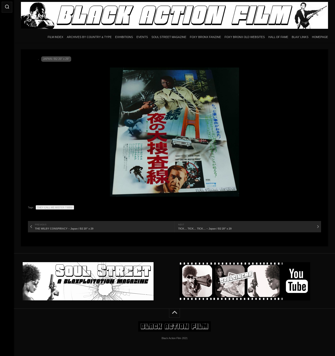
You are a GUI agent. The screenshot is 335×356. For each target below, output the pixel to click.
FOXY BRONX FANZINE (205, 37)
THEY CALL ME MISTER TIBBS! (55, 207)
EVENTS (142, 37)
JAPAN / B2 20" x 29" (56, 58)
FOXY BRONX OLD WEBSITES (245, 37)
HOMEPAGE (320, 37)
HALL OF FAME (278, 37)
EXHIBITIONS (124, 37)
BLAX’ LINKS (300, 37)
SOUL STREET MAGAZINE (168, 37)
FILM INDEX (55, 37)
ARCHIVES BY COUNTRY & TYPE (89, 37)
